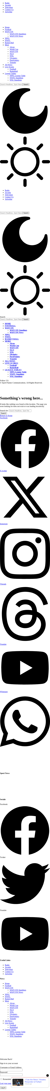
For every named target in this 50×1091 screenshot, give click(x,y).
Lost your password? (8, 1083)
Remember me (8, 1079)
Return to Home (6, 416)
